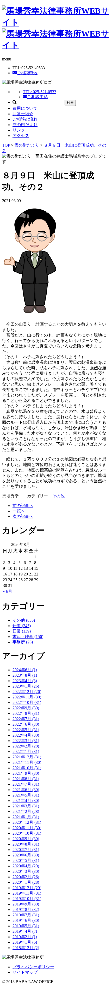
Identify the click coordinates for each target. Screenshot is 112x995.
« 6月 (7, 591)
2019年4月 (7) (25, 931)
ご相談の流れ (25, 119)
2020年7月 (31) (26, 849)
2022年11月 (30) (27, 697)
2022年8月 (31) (26, 713)
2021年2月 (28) (26, 811)
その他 (58, 496)
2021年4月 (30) (26, 800)
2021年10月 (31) (27, 768)
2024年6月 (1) (25, 670)
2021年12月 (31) (27, 757)
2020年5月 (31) (26, 860)
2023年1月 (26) (26, 686)
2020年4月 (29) (26, 866)
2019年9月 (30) (26, 904)
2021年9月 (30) (26, 773)
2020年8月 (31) (26, 844)
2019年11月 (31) (27, 893)
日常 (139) (22, 631)
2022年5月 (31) (26, 730)
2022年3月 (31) (26, 740)
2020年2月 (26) (26, 877)
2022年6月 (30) (26, 724)
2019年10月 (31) (27, 898)
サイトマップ (25, 972)
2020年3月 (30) (26, 871)
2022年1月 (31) (26, 751)
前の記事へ (23, 505)
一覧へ (19, 511)
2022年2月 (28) (26, 746)
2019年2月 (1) (25, 937)
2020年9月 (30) (26, 838)
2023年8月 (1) (25, 675)
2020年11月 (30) (27, 828)
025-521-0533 (39, 92)
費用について (25, 108)
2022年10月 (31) (27, 702)
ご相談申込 (27, 73)
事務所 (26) (23, 642)
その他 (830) (24, 620)
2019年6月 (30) (26, 920)
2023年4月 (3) (25, 680)
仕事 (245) (22, 625)
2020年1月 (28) (26, 882)
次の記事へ (23, 516)
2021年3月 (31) (26, 806)
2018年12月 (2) (26, 947)
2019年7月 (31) (26, 915)
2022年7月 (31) (26, 719)
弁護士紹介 (23, 114)
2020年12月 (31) (27, 822)
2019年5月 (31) (26, 926)
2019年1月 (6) (25, 942)
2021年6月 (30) (26, 789)
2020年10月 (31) (27, 833)
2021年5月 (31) (26, 795)
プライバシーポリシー (33, 967)
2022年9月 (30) (26, 708)
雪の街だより (25, 124)
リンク (19, 130)
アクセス (21, 135)
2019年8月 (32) (26, 909)
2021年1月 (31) (26, 817)
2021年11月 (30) (27, 762)
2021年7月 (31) (26, 784)
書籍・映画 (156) (28, 636)
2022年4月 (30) (26, 735)
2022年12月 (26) (27, 691)
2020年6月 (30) (26, 855)
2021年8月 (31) (26, 779)
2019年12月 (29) (27, 888)
